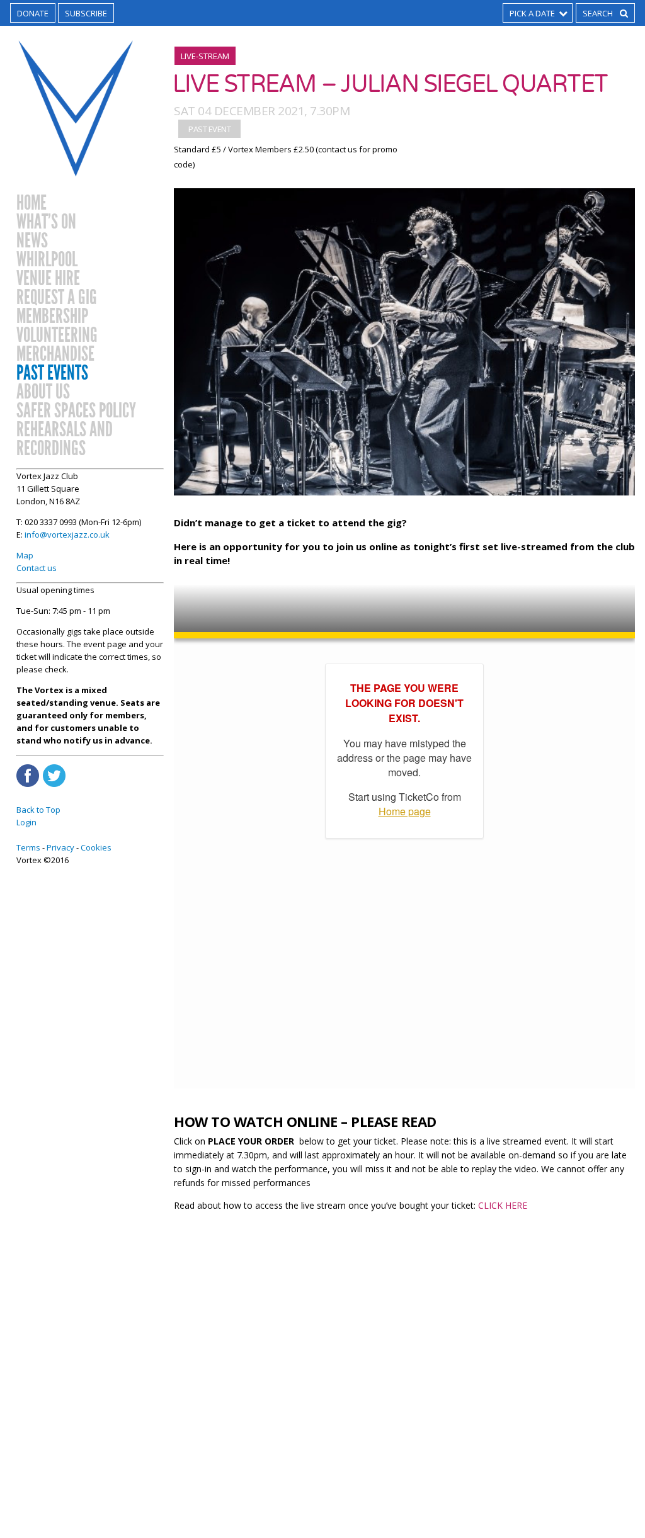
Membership (52, 316)
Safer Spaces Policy (76, 411)
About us (43, 392)
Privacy (60, 847)
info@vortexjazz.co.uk (67, 534)
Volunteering (57, 335)
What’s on (46, 222)
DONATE (33, 13)
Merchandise (55, 354)
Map (24, 555)
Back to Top (38, 809)
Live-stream (205, 56)
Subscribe (86, 13)
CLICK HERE (502, 1205)
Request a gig (56, 297)
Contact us (36, 568)
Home (31, 203)
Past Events (52, 373)
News (32, 241)
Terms (28, 847)
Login (26, 822)
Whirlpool (46, 260)
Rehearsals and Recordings (64, 439)
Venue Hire (48, 278)
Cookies (96, 847)
